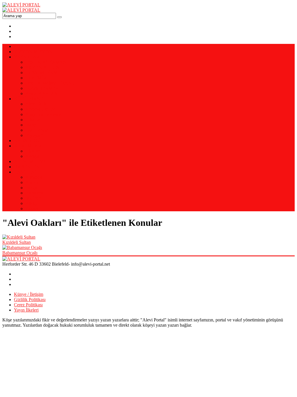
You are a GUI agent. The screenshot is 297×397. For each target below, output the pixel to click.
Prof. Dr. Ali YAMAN (46, 62)
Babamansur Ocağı (19, 252)
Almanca (34, 177)
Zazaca (32, 208)
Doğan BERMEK (42, 88)
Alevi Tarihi (37, 103)
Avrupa (32, 156)
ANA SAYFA (27, 46)
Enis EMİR (36, 77)
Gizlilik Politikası (30, 299)
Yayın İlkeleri (26, 309)
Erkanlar (33, 119)
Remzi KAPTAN (42, 93)
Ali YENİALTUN (42, 67)
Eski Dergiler (38, 130)
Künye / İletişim (28, 294)
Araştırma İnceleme (43, 114)
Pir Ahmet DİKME (43, 72)
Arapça (32, 182)
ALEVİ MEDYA (30, 161)
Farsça (31, 187)
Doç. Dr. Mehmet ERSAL (50, 83)
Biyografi (34, 135)
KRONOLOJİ (27, 140)
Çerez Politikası (28, 304)
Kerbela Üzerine (41, 109)
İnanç (31, 124)
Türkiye (33, 151)
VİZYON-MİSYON (33, 51)
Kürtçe (32, 203)
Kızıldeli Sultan (16, 242)
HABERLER (26, 166)
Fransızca (34, 192)
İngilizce (33, 198)
